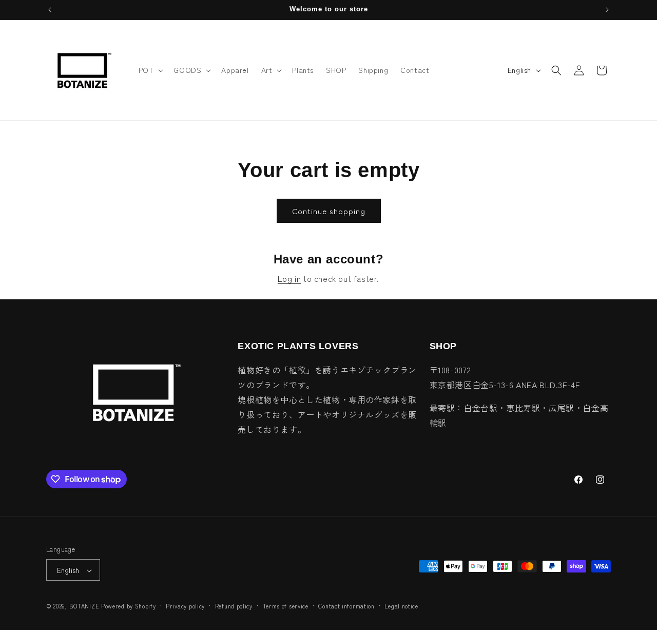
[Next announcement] (607, 10)
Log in (289, 278)
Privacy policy (185, 606)
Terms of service (285, 606)
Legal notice (401, 606)
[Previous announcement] (49, 10)
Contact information (346, 606)
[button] (150, 70)
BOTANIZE (84, 606)
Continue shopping (328, 210)
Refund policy (234, 606)
